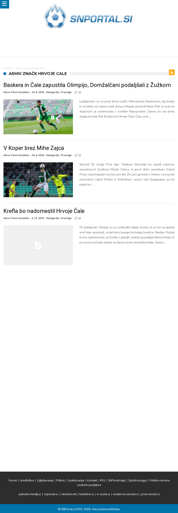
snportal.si (51, 494)
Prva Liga (66, 92)
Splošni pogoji (137, 480)
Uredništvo (27, 480)
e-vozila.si (103, 494)
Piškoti (60, 480)
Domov (7, 68)
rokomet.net (69, 494)
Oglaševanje (45, 480)
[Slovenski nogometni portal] (89, 4)
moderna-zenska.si (125, 494)
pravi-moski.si (150, 494)
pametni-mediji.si (30, 494)
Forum (13, 480)
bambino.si (86, 494)
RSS (102, 480)
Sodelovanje (76, 480)
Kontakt (92, 480)
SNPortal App (116, 480)
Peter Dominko (20, 92)
